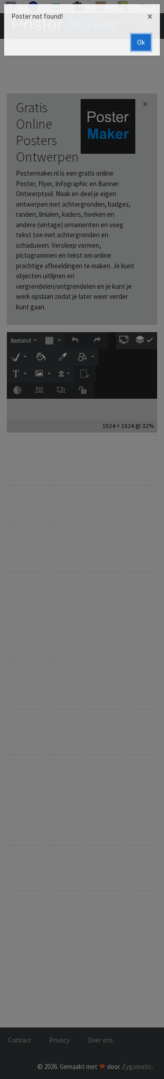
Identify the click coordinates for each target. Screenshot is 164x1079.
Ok (141, 42)
